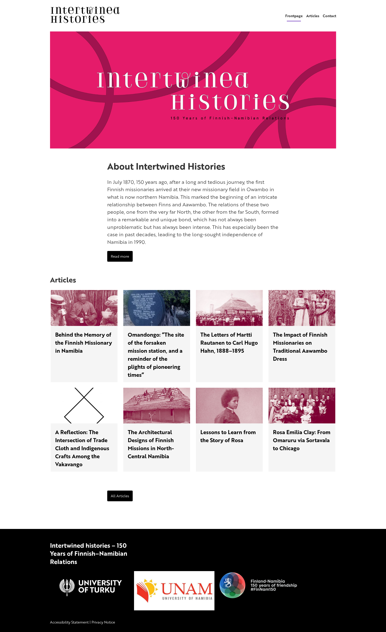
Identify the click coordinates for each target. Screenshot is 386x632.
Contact (329, 16)
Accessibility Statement (69, 622)
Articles (312, 16)
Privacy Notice (103, 622)
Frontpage (294, 16)
